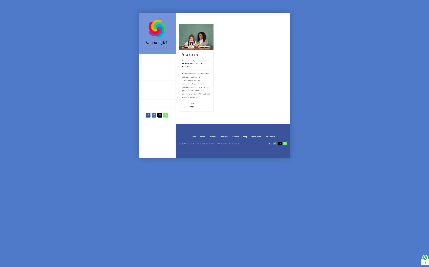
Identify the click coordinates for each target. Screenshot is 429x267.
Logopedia (205, 61)
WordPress (239, 143)
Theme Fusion (210, 143)
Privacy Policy (256, 137)
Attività (213, 137)
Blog (245, 137)
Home (193, 137)
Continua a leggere (191, 105)
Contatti (235, 137)
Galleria (196, 37)
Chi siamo (224, 137)
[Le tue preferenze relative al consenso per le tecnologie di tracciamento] (425, 263)
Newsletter (270, 137)
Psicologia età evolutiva (191, 63)
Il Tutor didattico (191, 54)
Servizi (202, 137)
